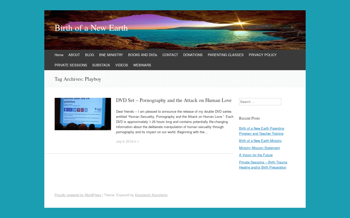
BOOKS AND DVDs (142, 54)
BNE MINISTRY (111, 54)
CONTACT (170, 54)
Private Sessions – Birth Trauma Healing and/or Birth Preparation (263, 165)
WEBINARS (142, 65)
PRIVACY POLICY (263, 54)
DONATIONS (193, 54)
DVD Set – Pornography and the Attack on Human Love (174, 100)
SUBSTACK (101, 65)
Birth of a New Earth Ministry (260, 140)
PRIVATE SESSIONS (71, 65)
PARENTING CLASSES (226, 54)
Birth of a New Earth (91, 27)
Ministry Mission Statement (259, 147)
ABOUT (74, 54)
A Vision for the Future (256, 154)
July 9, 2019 (124, 141)
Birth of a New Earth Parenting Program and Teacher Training (261, 131)
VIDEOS (121, 65)
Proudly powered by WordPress (78, 194)
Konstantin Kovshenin (151, 194)
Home (59, 54)
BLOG (89, 54)
